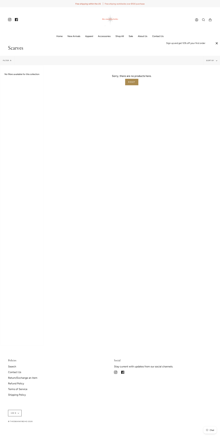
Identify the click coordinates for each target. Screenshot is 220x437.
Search (12, 366)
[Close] (216, 43)
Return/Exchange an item (22, 377)
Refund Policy (16, 383)
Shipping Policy (17, 394)
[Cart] (210, 19)
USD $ (13, 413)
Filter (6, 60)
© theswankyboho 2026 (20, 421)
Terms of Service (17, 389)
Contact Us (14, 372)
